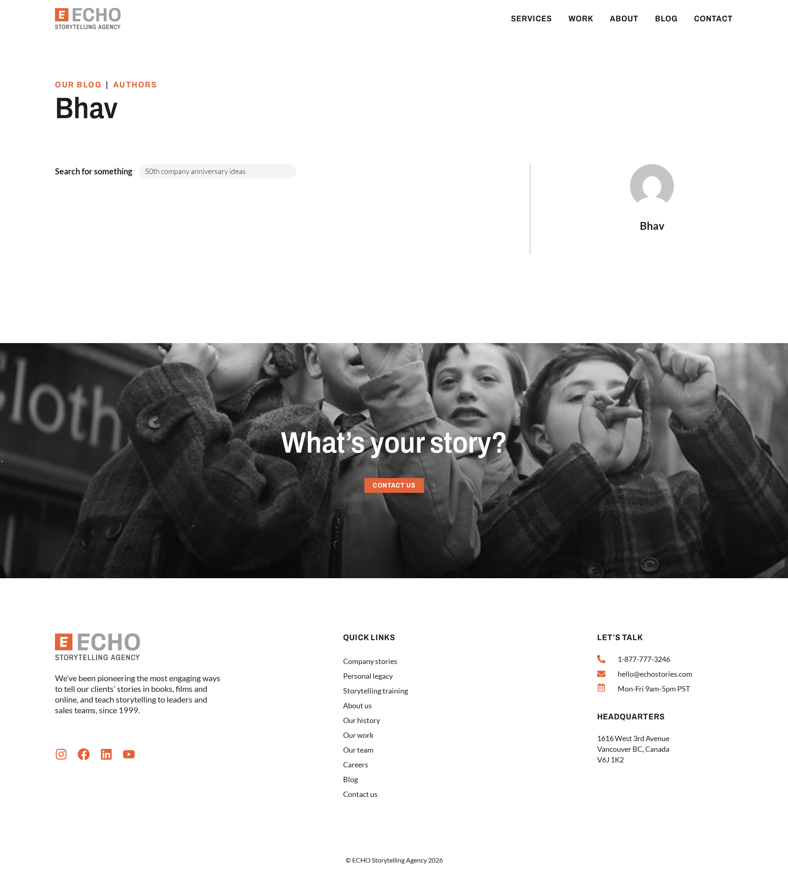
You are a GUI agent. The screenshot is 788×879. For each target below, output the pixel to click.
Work (580, 18)
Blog (666, 18)
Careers (355, 764)
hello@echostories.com (655, 673)
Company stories (370, 661)
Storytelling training (375, 690)
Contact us (360, 794)
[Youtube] (129, 754)
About (624, 18)
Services (531, 18)
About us (357, 705)
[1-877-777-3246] (601, 659)
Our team (358, 749)
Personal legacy (368, 675)
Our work (358, 734)
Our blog (78, 84)
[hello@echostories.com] (601, 674)
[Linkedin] (106, 754)
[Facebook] (84, 754)
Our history (361, 720)
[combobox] (217, 171)
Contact (713, 18)
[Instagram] (61, 754)
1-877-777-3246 (644, 659)
